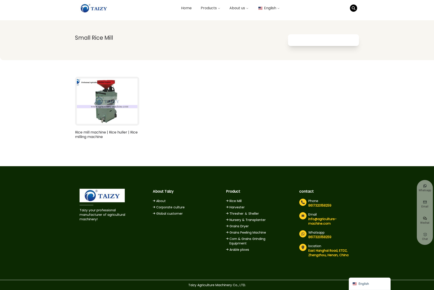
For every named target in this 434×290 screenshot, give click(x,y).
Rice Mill (235, 201)
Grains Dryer (239, 226)
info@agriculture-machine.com (322, 221)
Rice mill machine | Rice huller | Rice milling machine (106, 134)
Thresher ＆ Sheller (244, 213)
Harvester (237, 207)
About (161, 201)
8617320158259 (319, 205)
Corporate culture (170, 207)
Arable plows (239, 249)
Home (186, 8)
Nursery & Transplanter (247, 220)
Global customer (169, 213)
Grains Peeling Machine (247, 232)
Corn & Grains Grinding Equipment (247, 241)
